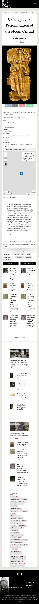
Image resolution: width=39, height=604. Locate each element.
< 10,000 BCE (14, 350)
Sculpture (28, 257)
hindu (24, 520)
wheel (22, 563)
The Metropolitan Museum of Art (13, 117)
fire (13, 513)
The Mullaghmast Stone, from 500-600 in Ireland (12, 588)
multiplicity (15, 532)
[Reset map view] (5, 164)
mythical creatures (17, 535)
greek (20, 518)
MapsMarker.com (31, 194)
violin (20, 561)
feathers (23, 511)
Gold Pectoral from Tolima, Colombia (21, 407)
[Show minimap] (33, 191)
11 (12, 369)
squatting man (16, 554)
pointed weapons (16, 542)
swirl (13, 559)
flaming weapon (16, 516)
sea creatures (15, 547)
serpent (14, 549)
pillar (24, 539)
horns (13, 525)
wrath (21, 566)
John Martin (22, 525)
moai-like (14, 530)
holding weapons (16, 523)
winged (14, 566)
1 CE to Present (19, 257)
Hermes (22, 41)
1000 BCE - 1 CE (14, 423)
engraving (15, 511)
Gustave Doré (15, 520)
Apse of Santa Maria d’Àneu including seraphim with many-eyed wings (22, 468)
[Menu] (34, 3)
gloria (13, 518)
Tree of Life (22, 559)
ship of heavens (16, 551)
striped (23, 556)
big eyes (14, 497)
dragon (14, 506)
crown (28, 254)
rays (13, 544)
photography (15, 539)
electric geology (16, 508)
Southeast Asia (8, 259)
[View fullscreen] (5, 160)
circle (23, 254)
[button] (21, 173)
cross (13, 504)
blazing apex (16, 254)
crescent (21, 501)
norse (13, 537)
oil (19, 537)
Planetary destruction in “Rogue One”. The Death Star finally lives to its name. (23, 481)
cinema (24, 499)
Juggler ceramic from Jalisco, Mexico (22, 385)
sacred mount (22, 544)
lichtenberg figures (17, 528)
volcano (14, 563)
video (13, 561)
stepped (14, 556)
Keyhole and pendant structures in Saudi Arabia (22, 396)
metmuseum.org (19, 251)
